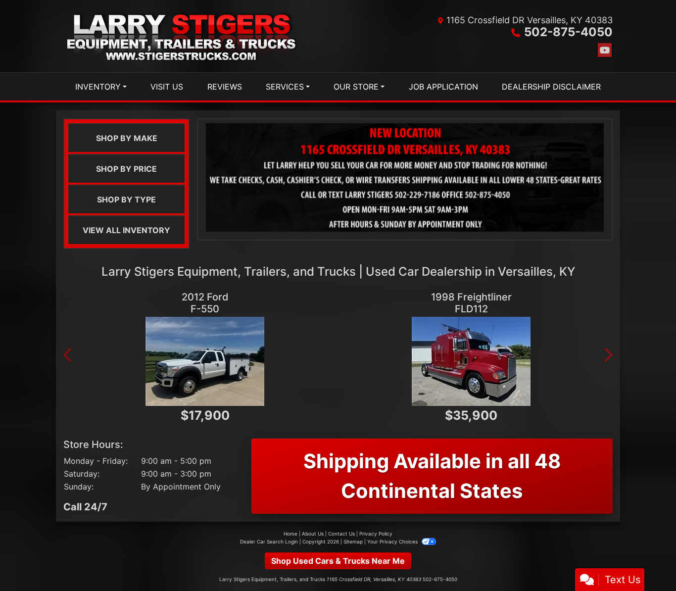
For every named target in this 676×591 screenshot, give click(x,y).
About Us (313, 534)
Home (290, 534)
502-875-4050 (568, 32)
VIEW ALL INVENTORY (126, 230)
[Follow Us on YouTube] (605, 50)
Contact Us (341, 534)
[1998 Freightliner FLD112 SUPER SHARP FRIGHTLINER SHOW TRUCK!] (471, 361)
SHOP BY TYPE (126, 199)
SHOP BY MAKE (126, 138)
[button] (68, 355)
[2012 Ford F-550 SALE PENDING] (205, 361)
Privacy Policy (375, 534)
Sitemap (353, 541)
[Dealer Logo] (182, 36)
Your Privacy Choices (393, 541)
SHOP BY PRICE (126, 169)
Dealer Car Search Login (269, 541)
